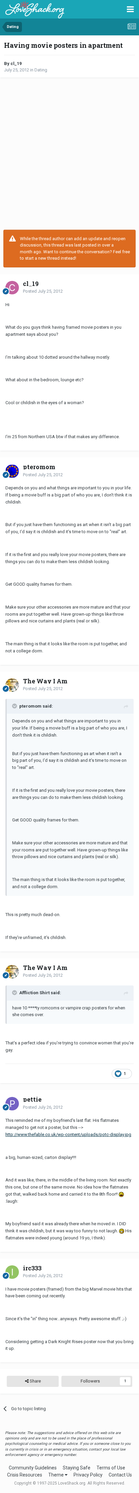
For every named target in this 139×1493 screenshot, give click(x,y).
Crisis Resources (24, 1475)
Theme (56, 1475)
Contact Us (120, 1475)
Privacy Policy (88, 1475)
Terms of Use (110, 1467)
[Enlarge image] (121, 1194)
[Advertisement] (69, 153)
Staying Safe (76, 1467)
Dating (40, 69)
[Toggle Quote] (15, 706)
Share (35, 1381)
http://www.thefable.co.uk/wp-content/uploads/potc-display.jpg (68, 1134)
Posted (43, 291)
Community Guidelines (33, 1467)
